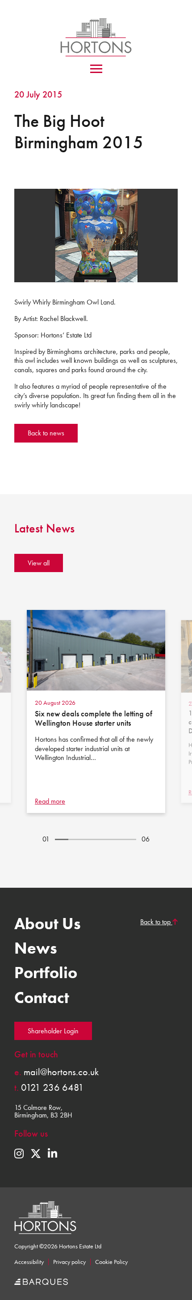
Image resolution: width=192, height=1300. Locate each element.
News (35, 948)
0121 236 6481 (49, 1087)
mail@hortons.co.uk (56, 1072)
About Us (47, 924)
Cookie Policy (111, 1262)
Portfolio (45, 973)
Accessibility (29, 1262)
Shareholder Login (53, 1031)
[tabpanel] (96, 711)
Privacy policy (69, 1262)
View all (39, 563)
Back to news (46, 433)
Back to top (156, 922)
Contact (41, 997)
